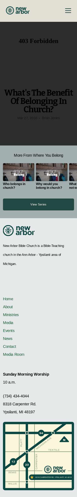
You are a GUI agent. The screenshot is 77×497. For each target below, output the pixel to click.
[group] (18, 178)
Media (8, 322)
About (8, 307)
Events (9, 330)
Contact (9, 346)
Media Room (13, 354)
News (7, 338)
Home (8, 299)
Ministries (11, 315)
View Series (38, 204)
